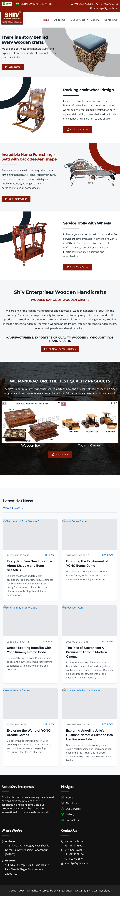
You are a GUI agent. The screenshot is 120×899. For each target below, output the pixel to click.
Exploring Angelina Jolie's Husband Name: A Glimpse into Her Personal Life (89, 735)
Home (45, 19)
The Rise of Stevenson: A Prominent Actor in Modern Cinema (86, 652)
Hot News (48, 555)
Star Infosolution (102, 890)
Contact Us (110, 19)
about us (59, 19)
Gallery (95, 19)
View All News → (13, 507)
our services (78, 19)
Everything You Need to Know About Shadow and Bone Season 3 (29, 565)
